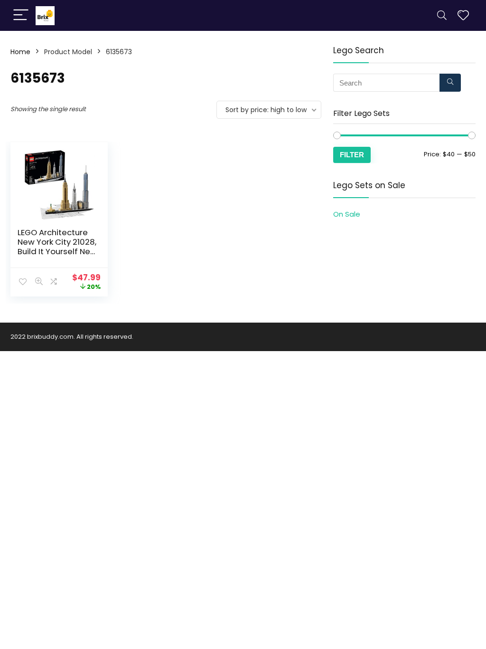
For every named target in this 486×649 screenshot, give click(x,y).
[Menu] (20, 15)
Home (20, 52)
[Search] (441, 15)
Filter (352, 155)
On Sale (346, 214)
